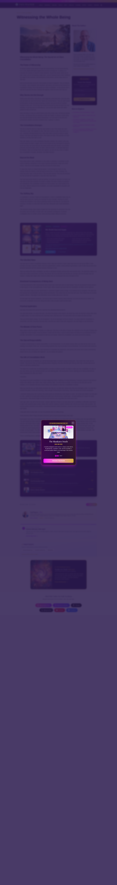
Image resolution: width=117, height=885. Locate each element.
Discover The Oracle (58, 460)
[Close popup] (73, 423)
